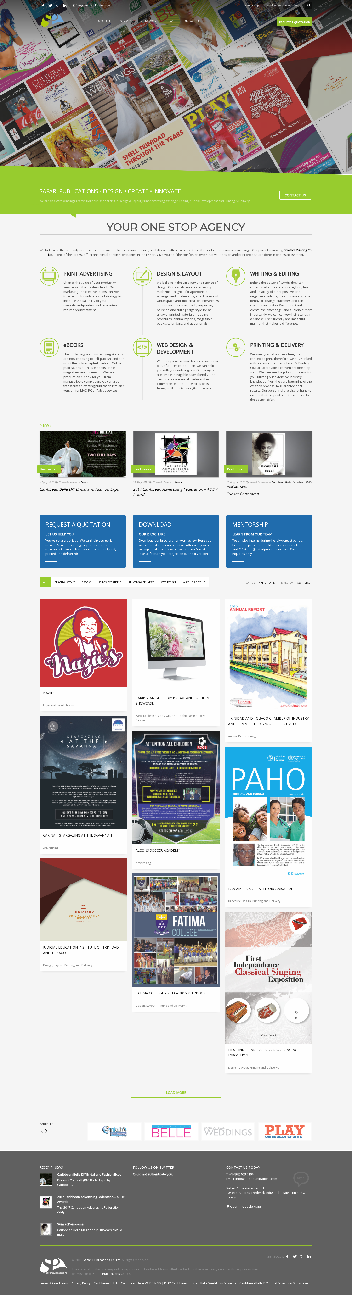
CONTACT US (295, 195)
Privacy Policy (81, 1283)
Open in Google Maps (245, 1206)
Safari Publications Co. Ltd (101, 1260)
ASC (299, 582)
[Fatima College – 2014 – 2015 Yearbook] (176, 930)
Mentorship (251, 5)
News (84, 482)
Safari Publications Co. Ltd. (112, 1274)
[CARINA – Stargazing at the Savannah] (83, 772)
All (45, 582)
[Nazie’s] (83, 643)
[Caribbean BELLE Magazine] (171, 1131)
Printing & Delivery (141, 582)
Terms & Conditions (54, 1283)
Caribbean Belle (281, 482)
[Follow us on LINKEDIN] (64, 5)
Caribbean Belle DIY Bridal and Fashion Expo (79, 489)
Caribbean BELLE (106, 1283)
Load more (176, 1092)
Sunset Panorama (242, 493)
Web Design (168, 582)
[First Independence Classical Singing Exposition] (268, 978)
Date (272, 582)
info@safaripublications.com (256, 1179)
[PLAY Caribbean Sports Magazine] (285, 1131)
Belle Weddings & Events (218, 1283)
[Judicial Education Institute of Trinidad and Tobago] (83, 899)
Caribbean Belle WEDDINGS (141, 1283)
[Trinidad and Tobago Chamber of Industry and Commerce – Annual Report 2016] (268, 655)
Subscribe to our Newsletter (280, 5)
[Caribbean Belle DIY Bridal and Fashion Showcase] (176, 645)
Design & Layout (64, 582)
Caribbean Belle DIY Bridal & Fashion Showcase (273, 1283)
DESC (307, 582)
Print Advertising (109, 582)
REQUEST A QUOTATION (294, 22)
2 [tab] (335, 168)
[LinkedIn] (308, 1256)
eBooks (86, 582)
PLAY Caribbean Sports (180, 1283)
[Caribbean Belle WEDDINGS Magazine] (228, 1131)
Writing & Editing (194, 582)
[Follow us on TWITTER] (50, 5)
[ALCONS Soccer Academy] (176, 787)
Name (262, 582)
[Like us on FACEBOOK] (43, 5)
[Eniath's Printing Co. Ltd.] (114, 1131)
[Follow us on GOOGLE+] (57, 5)
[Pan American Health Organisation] (268, 815)
